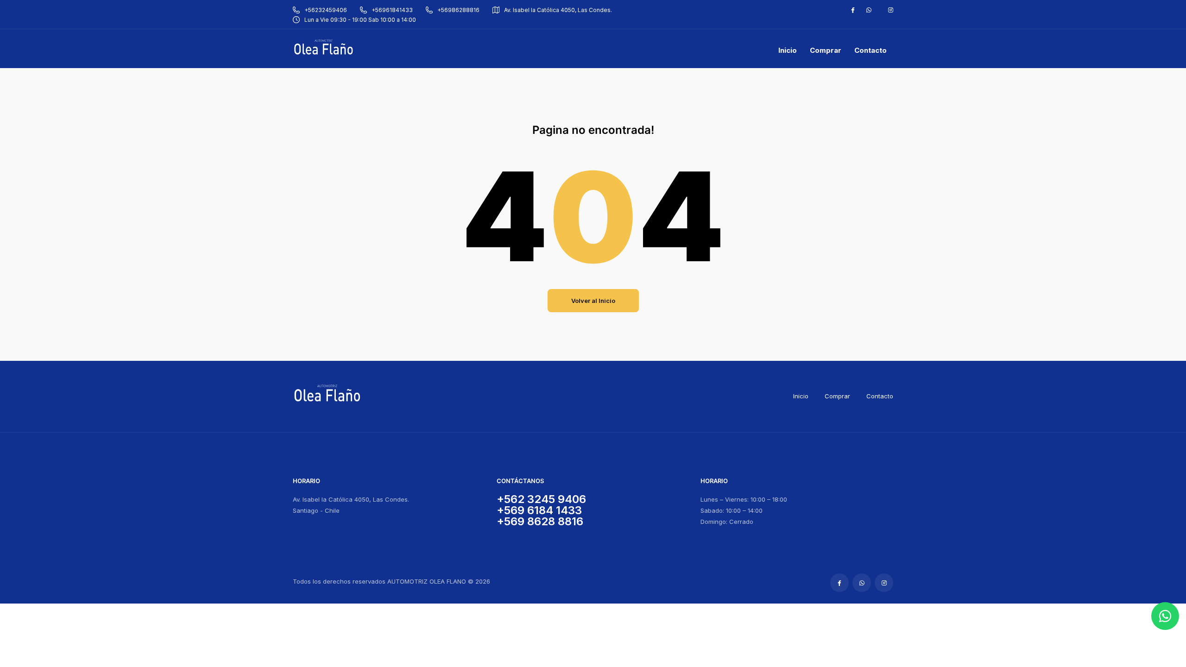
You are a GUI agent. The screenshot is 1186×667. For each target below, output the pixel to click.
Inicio (800, 396)
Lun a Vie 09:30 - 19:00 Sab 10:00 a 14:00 (360, 19)
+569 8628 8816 (540, 521)
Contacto (879, 396)
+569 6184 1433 (539, 510)
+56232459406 (325, 9)
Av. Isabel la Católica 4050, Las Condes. (558, 9)
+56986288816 (458, 9)
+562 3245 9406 (541, 499)
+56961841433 (392, 9)
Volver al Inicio (593, 300)
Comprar (837, 396)
